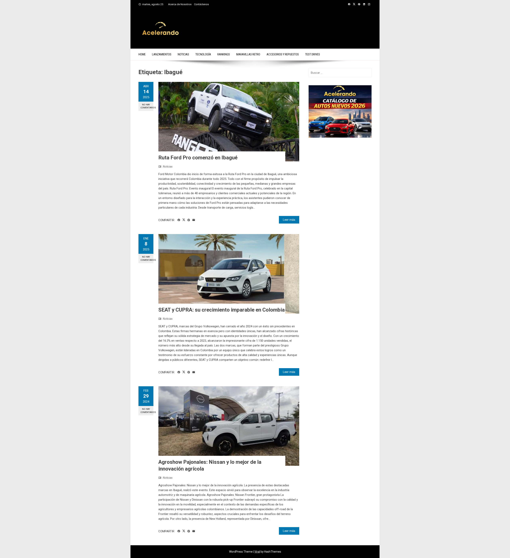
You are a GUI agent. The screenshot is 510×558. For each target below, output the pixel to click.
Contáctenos (201, 4)
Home (142, 54)
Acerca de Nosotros (179, 4)
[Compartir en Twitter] (183, 220)
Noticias (183, 54)
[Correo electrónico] (193, 220)
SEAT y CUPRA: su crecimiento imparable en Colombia (221, 310)
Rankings (223, 54)
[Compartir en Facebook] (178, 220)
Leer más (289, 220)
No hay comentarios (146, 106)
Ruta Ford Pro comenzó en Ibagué (197, 158)
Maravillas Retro (248, 54)
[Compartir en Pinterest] (188, 220)
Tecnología (203, 54)
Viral (257, 551)
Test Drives (312, 54)
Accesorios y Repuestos (283, 54)
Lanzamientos (161, 54)
